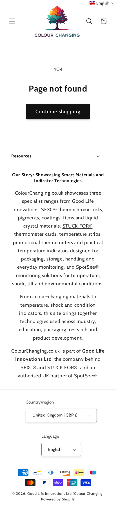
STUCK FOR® (78, 226)
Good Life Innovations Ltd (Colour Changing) (65, 493)
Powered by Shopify (58, 499)
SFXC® (49, 209)
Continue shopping (58, 111)
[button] (12, 21)
